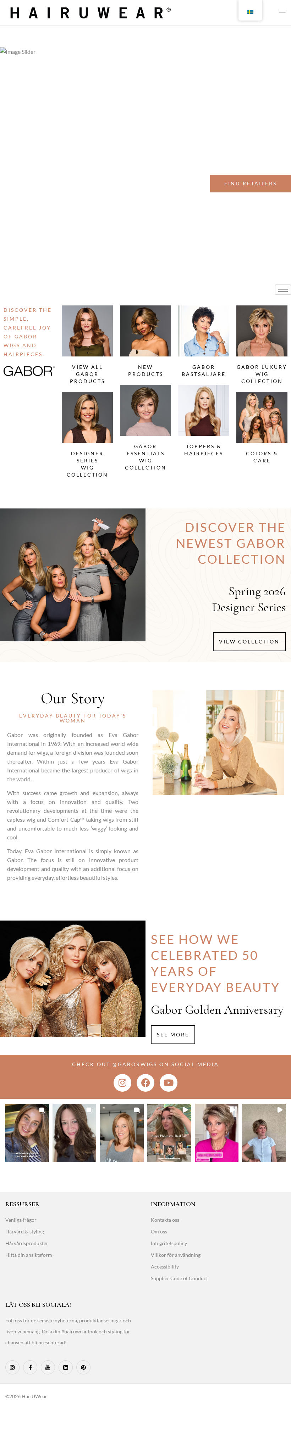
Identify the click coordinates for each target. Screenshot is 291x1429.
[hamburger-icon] (283, 290)
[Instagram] (122, 1083)
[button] (27, 1133)
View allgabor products (87, 374)
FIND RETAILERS (250, 183)
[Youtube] (168, 1083)
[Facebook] (145, 1083)
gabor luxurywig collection (262, 374)
